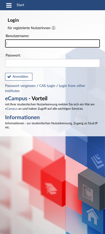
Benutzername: (17, 36)
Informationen (22, 117)
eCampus (16, 98)
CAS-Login (47, 86)
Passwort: (13, 55)
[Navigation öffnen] (9, 6)
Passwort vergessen (21, 86)
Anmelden (20, 77)
